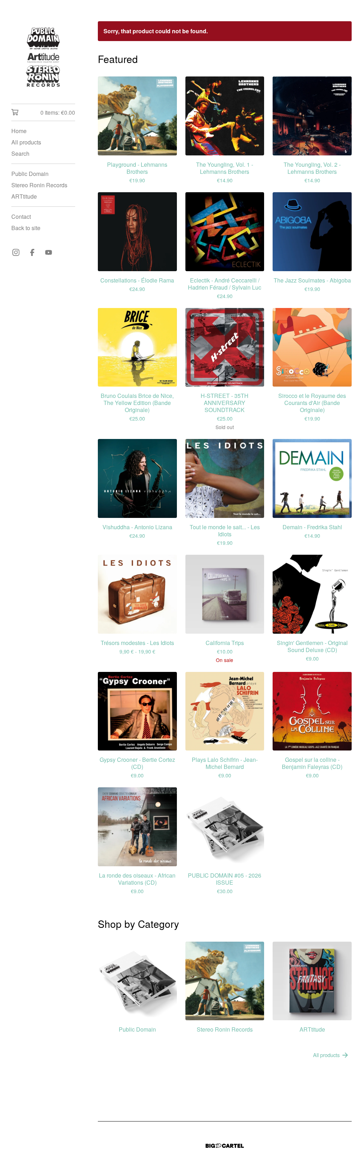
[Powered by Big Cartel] (225, 1146)
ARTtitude (24, 196)
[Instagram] (16, 252)
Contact (21, 216)
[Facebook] (32, 252)
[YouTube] (48, 252)
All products (26, 142)
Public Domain (30, 174)
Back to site (25, 228)
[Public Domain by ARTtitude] (43, 56)
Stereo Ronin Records (39, 185)
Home (19, 131)
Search (20, 153)
